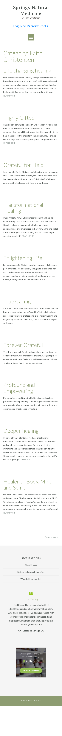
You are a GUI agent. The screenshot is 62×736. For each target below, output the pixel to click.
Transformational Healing (23, 207)
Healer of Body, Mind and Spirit (28, 484)
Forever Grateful (23, 344)
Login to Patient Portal (31, 26)
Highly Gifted (19, 117)
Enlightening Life (22, 257)
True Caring (17, 301)
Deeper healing (21, 430)
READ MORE (9, 95)
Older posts (52, 537)
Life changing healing (27, 70)
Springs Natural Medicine (31, 10)
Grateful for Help (23, 164)
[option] (31, 611)
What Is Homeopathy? (31, 579)
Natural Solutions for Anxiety (31, 572)
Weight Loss (31, 565)
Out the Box (35, 700)
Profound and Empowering (19, 387)
